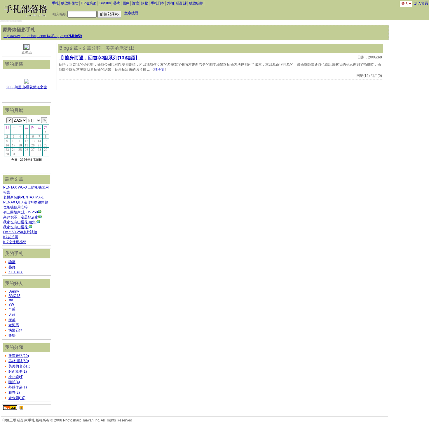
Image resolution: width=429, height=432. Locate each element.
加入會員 (421, 3)
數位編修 (196, 3)
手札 (55, 3)
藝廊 (116, 3)
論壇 (135, 3)
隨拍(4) (14, 382)
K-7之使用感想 (14, 242)
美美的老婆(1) (19, 366)
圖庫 (126, 3)
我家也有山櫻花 (16, 227)
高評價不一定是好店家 (20, 217)
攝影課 (181, 3)
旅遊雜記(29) (18, 356)
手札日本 (158, 3)
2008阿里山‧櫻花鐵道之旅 (26, 87)
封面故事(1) (17, 371)
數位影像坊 (70, 3)
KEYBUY (15, 272)
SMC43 (14, 296)
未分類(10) (16, 398)
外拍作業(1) (17, 387)
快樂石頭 (15, 330)
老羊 (11, 320)
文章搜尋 (131, 13)
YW (11, 305)
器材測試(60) (18, 361)
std (10, 300)
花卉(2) (14, 392)
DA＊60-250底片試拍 (20, 232)
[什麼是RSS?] (21, 407)
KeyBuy (105, 3)
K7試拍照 (10, 237)
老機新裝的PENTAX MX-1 (23, 197)
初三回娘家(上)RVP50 (20, 212)
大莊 (11, 314)
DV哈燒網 (88, 3)
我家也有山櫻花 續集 (19, 222)
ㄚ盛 (11, 309)
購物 (144, 3)
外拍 (170, 3)
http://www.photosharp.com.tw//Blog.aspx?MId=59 (43, 36)
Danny (13, 291)
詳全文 (159, 70)
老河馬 (13, 325)
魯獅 (11, 335)
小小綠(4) (15, 377)
